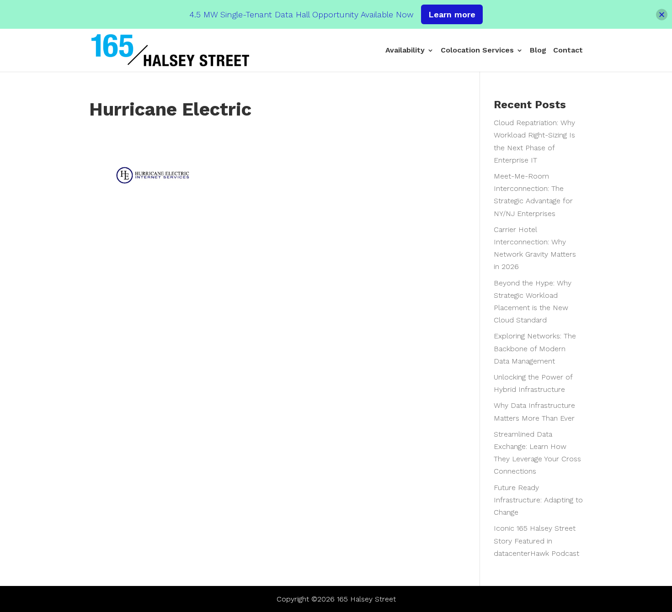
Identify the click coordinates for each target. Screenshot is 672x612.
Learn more (451, 14)
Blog (538, 50)
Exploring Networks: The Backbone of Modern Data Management (535, 348)
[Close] (661, 14)
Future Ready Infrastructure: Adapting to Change (538, 500)
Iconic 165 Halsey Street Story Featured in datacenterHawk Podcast (536, 540)
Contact (568, 50)
